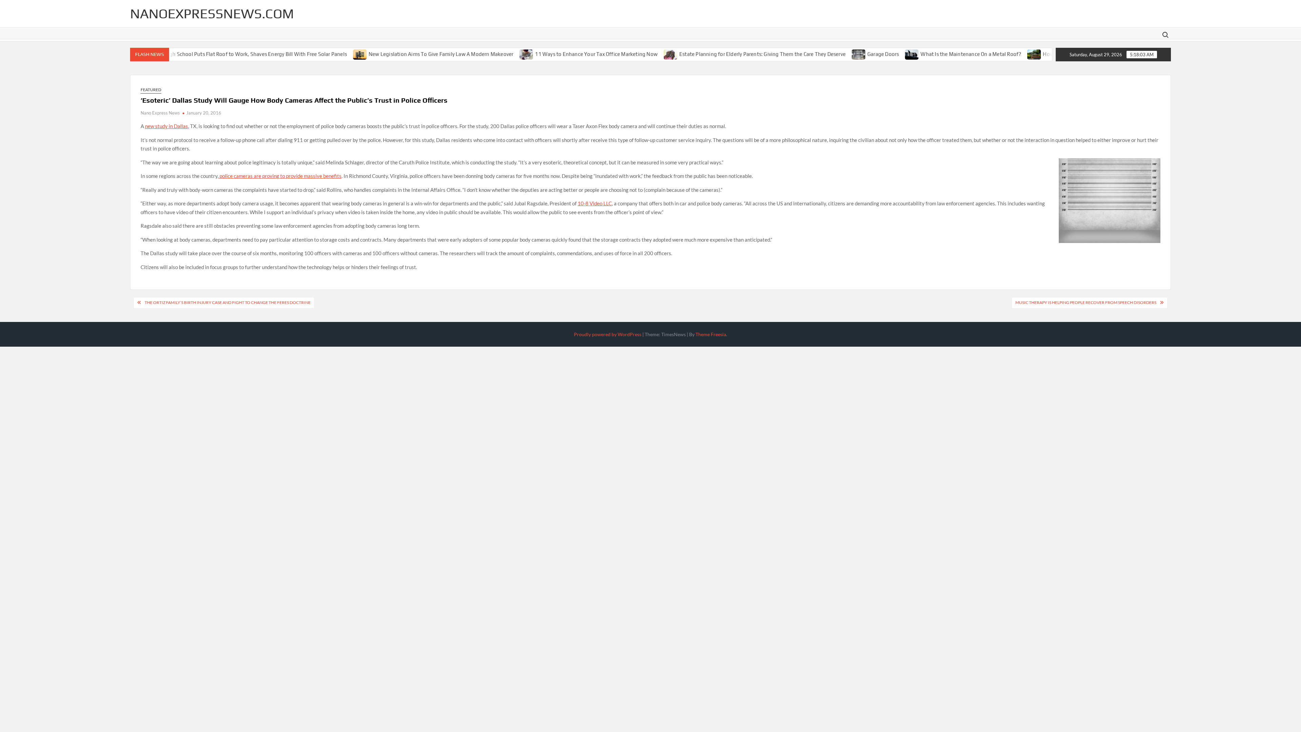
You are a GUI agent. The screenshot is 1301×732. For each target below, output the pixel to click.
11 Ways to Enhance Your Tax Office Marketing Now (575, 54)
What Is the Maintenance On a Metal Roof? (950, 54)
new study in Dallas (166, 126)
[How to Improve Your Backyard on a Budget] (1014, 54)
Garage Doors (862, 54)
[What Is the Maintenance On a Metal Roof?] (891, 54)
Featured (151, 89)
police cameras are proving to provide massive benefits (280, 176)
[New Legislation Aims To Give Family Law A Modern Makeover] (339, 54)
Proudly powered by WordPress (607, 334)
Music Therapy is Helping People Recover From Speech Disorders (1085, 302)
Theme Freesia (711, 334)
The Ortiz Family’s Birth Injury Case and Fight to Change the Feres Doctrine (228, 302)
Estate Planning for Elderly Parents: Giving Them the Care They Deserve (742, 54)
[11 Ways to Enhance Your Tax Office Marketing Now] (506, 54)
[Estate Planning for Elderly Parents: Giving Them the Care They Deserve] (650, 54)
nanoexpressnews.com (212, 13)
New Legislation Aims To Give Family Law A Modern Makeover (420, 54)
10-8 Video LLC (595, 203)
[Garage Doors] (838, 54)
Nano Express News (160, 113)
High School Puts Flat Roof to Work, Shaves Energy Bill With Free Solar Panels (234, 54)
